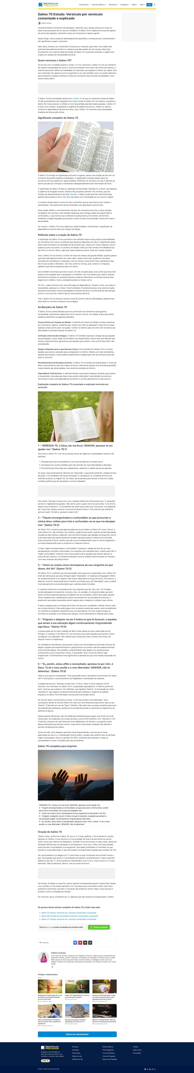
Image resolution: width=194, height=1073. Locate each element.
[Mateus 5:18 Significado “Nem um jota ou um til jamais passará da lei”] (104, 1011)
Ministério (113, 5)
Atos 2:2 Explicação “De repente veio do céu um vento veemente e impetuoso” (49, 1021)
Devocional (83, 5)
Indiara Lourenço (46, 23)
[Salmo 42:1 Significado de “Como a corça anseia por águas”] (77, 986)
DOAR (45, 1061)
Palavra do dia (77, 1056)
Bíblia (134, 5)
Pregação (124, 5)
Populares (75, 1050)
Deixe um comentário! (77, 1034)
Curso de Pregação (109, 1056)
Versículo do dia (77, 1059)
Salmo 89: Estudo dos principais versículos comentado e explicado (69, 916)
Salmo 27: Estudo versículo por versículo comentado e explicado (68, 919)
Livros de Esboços (109, 1053)
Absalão (73, 194)
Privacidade (137, 1053)
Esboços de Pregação (110, 1059)
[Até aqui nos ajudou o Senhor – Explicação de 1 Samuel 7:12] (77, 1011)
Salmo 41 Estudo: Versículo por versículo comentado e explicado (68, 913)
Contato (135, 1047)
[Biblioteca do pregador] (48, 4)
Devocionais (76, 1053)
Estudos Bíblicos (98, 5)
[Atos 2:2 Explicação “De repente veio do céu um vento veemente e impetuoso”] (50, 1011)
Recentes (75, 1047)
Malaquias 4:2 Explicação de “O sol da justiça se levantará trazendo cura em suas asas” (50, 997)
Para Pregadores (108, 1050)
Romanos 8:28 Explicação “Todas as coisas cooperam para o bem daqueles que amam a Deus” (103, 997)
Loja (149, 4)
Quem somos (137, 1050)
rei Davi (79, 65)
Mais (142, 5)
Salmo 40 (78, 98)
